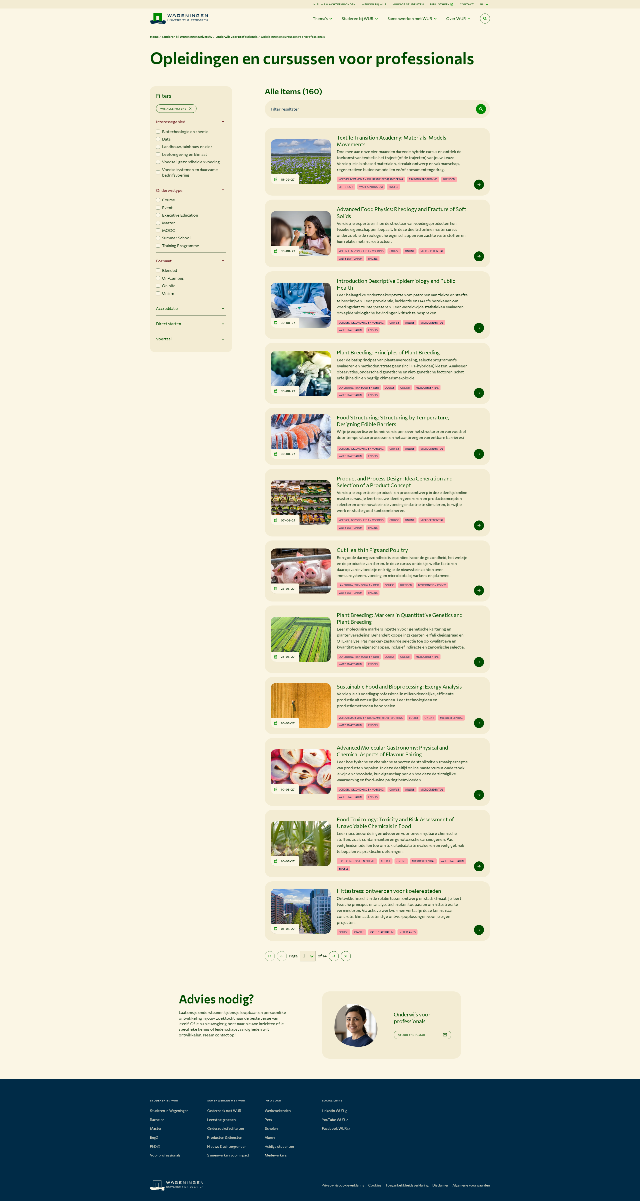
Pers (268, 1119)
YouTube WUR (333, 1119)
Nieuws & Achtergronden (335, 4)
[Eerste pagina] (270, 956)
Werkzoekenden (278, 1110)
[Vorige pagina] (282, 956)
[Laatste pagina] (346, 956)
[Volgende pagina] (334, 956)
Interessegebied (170, 121)
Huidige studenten (408, 4)
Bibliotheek (440, 4)
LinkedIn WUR (333, 1110)
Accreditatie (167, 308)
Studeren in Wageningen (169, 1110)
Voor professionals (165, 1155)
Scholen (271, 1128)
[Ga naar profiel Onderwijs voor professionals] (356, 1025)
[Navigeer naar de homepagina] (179, 18)
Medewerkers (276, 1155)
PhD (153, 1146)
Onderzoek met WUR (224, 1110)
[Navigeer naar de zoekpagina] (485, 19)
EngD (154, 1137)
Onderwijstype (169, 190)
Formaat (164, 260)
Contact (467, 4)
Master (156, 1128)
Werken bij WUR (374, 4)
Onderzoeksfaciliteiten (225, 1128)
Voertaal (164, 338)
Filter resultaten (285, 108)
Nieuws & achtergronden (226, 1146)
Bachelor (157, 1119)
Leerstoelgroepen (221, 1119)
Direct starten (168, 323)
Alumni (270, 1137)
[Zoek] (481, 109)
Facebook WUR (334, 1128)
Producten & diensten (224, 1137)
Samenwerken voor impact (228, 1155)
